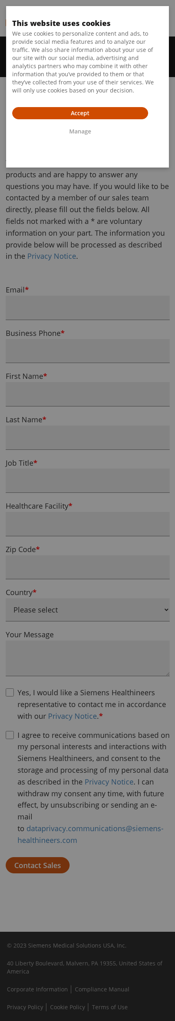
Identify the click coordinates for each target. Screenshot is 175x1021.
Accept (80, 113)
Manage (80, 131)
